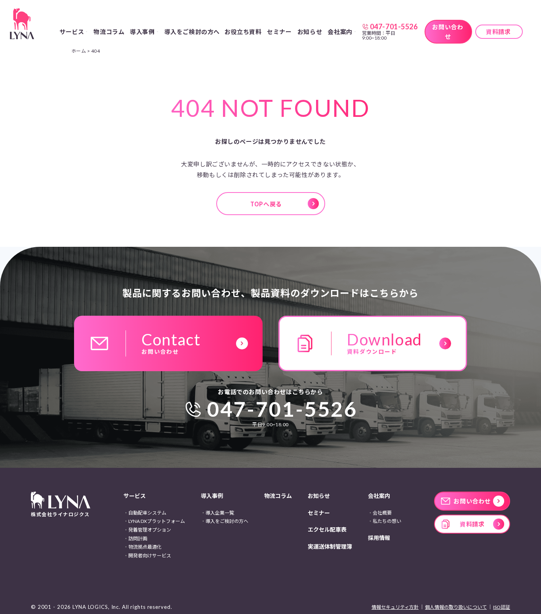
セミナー (279, 31)
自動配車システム (147, 513)
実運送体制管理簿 (330, 546)
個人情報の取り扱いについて (456, 607)
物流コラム (108, 31)
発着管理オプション (149, 530)
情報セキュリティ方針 (395, 607)
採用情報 (379, 537)
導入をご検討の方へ (192, 31)
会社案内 (379, 495)
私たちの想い (387, 521)
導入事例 (212, 495)
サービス (135, 495)
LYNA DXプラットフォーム (156, 521)
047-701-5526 (282, 409)
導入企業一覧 (220, 513)
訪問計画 (137, 539)
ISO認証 (501, 607)
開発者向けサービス (149, 556)
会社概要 (382, 513)
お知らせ (309, 31)
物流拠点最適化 (145, 547)
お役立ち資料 (243, 31)
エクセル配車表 (327, 529)
